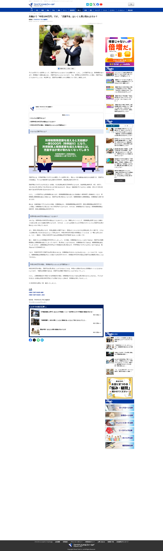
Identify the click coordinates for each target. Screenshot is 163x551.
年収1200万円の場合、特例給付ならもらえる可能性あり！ (48, 125)
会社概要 (57, 541)
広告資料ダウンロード (122, 541)
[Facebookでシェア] (30, 340)
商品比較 (130, 10)
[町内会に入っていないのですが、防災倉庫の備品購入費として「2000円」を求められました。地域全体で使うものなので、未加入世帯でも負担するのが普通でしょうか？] (110, 140)
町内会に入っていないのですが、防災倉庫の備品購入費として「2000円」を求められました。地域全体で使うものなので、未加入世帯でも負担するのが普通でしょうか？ (123, 142)
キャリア (97, 10)
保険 (59, 10)
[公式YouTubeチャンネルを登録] (101, 4)
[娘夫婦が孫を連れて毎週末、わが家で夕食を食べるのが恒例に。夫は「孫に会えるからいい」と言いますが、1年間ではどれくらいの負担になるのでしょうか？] (110, 150)
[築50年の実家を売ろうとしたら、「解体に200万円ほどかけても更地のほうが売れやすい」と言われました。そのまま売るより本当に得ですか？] (110, 172)
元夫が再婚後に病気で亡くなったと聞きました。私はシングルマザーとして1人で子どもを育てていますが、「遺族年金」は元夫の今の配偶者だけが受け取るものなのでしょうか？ (124, 132)
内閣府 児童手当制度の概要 (36, 292)
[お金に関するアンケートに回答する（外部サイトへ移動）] (119, 388)
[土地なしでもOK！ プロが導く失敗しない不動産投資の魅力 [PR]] (120, 355)
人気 (31, 10)
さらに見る (120, 115)
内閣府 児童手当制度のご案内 (37, 294)
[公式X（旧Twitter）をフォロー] (94, 4)
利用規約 (65, 541)
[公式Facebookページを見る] (97, 4)
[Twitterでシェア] (34, 340)
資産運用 (72, 10)
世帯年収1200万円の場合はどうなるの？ (43, 121)
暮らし (79, 10)
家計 (91, 10)
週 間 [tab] (112, 125)
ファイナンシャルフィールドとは (43, 541)
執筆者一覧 (111, 541)
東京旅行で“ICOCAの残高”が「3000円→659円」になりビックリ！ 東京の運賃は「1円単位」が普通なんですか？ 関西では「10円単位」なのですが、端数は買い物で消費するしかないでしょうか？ (124, 163)
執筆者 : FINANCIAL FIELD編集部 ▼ (44, 106)
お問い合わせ (101, 541)
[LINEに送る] (38, 340)
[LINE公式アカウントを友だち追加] (91, 4)
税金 (48, 10)
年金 (53, 10)
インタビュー (121, 10)
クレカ (105, 10)
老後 (85, 10)
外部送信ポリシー (90, 541)
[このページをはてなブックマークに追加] (87, 4)
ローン (65, 10)
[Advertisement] (66, 92)
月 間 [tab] (126, 125)
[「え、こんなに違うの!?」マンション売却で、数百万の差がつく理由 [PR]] (120, 374)
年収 (37, 10)
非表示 (67, 115)
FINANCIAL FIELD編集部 (40, 19)
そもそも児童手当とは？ (38, 118)
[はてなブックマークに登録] (42, 340)
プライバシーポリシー (76, 541)
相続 (42, 10)
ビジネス (112, 10)
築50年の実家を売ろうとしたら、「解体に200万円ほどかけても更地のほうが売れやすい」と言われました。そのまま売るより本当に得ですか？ (124, 174)
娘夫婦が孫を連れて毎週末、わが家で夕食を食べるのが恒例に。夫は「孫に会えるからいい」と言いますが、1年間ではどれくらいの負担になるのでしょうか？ (124, 152)
